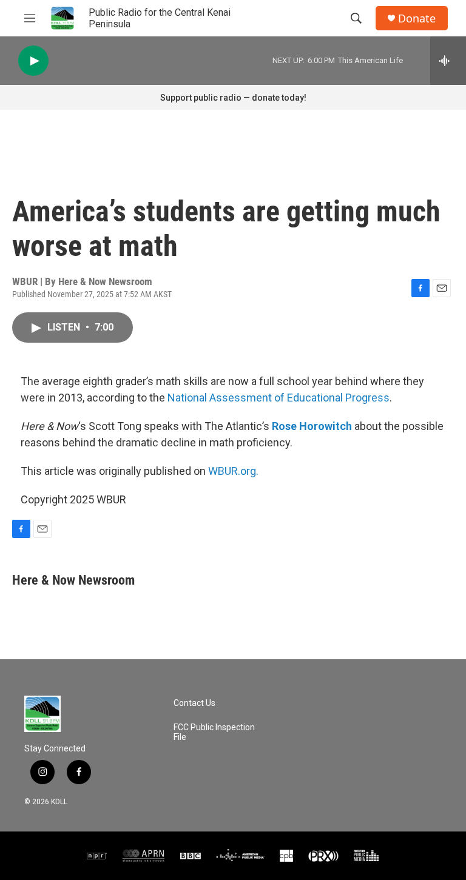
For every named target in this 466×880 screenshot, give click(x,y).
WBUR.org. (233, 471)
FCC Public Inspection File (214, 732)
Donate (417, 18)
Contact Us (194, 703)
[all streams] (448, 60)
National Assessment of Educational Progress (278, 397)
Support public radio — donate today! (233, 97)
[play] (33, 61)
